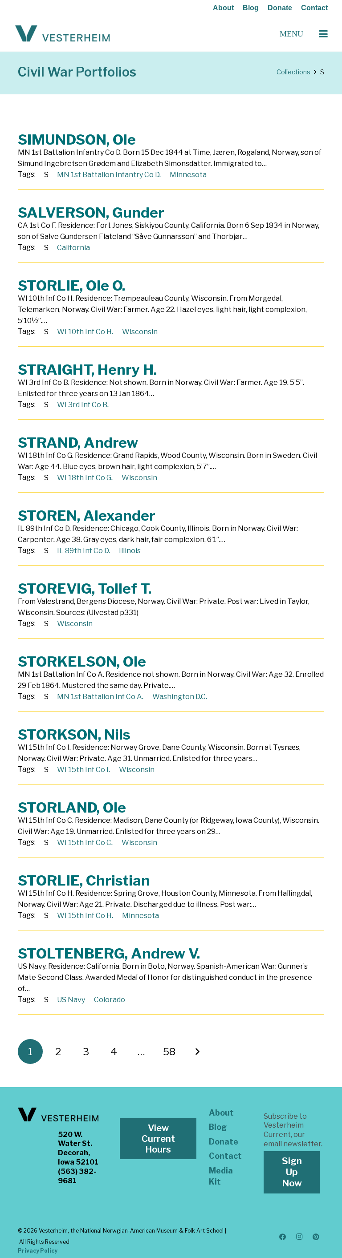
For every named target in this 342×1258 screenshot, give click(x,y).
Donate (280, 8)
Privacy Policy (37, 1250)
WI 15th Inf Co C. (85, 842)
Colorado (109, 999)
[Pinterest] (316, 1237)
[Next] (196, 1051)
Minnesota (188, 174)
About (223, 8)
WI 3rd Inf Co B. (83, 404)
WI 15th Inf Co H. (85, 915)
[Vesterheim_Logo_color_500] (62, 34)
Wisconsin (140, 332)
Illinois (130, 550)
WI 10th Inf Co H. (85, 332)
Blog (251, 8)
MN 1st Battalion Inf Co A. (100, 696)
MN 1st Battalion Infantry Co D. (109, 174)
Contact (314, 8)
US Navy (71, 999)
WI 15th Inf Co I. (83, 769)
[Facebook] (282, 1237)
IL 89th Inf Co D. (83, 550)
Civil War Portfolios (77, 72)
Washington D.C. (179, 696)
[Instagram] (299, 1237)
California (73, 247)
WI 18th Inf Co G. (85, 477)
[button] (323, 33)
